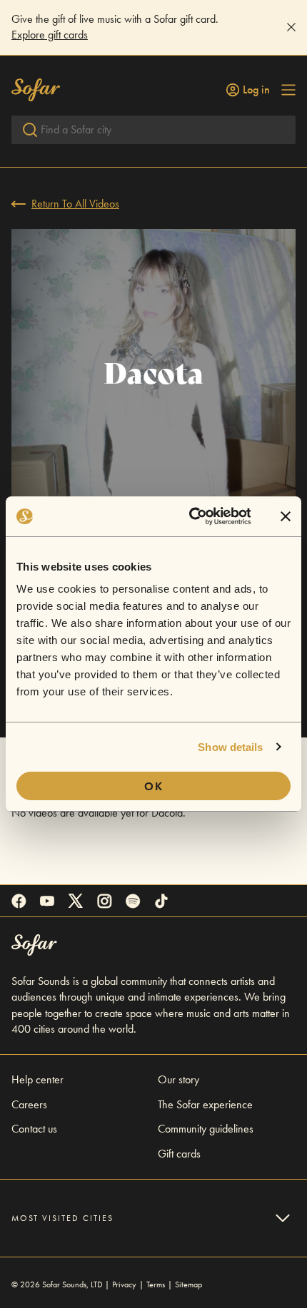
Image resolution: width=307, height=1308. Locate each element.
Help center (37, 1079)
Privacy (124, 1284)
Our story (178, 1079)
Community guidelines (205, 1128)
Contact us (34, 1128)
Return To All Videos (75, 203)
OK (153, 786)
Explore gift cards (49, 34)
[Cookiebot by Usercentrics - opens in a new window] (190, 516)
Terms (155, 1284)
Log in (256, 90)
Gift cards (179, 1153)
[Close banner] (286, 516)
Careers (29, 1104)
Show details (230, 747)
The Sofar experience (205, 1104)
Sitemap (188, 1284)
